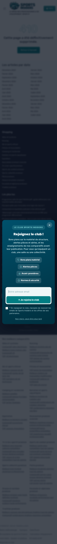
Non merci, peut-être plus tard (28, 319)
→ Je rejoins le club (28, 299)
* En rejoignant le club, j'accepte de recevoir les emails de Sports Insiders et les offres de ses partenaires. (30, 310)
